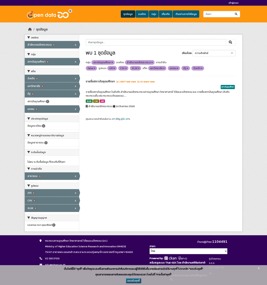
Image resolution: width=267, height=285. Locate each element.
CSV (96, 101)
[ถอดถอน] (112, 62)
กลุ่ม (153, 14)
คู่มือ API (125, 119)
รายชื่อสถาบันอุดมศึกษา (101, 81)
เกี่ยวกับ (166, 14)
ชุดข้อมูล (128, 14)
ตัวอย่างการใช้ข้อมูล (186, 14)
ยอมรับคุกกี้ (133, 281)
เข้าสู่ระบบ (233, 3)
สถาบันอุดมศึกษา (227, 87)
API (102, 101)
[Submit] (236, 14)
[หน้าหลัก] (30, 29)
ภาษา (152, 246)
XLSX (89, 101)
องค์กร (142, 14)
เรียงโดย (186, 53)
